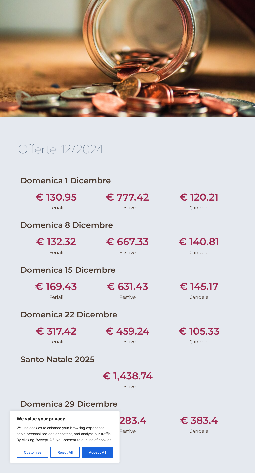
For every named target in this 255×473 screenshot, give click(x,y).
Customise (32, 452)
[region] (65, 437)
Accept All (97, 452)
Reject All (65, 452)
